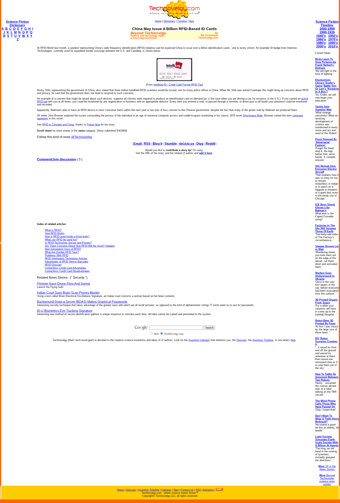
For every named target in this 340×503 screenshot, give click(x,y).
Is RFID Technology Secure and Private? (68, 242)
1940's (321, 36)
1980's (321, 43)
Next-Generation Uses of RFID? (63, 249)
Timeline (182, 21)
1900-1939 (327, 32)
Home (158, 21)
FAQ (198, 489)
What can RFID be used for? (61, 239)
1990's (333, 43)
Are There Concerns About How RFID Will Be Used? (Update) (80, 245)
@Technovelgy (81, 137)
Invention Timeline (262, 340)
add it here (205, 153)
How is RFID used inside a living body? (67, 236)
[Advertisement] (17, 103)
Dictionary (169, 21)
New (191, 21)
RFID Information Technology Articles (66, 258)
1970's (333, 39)
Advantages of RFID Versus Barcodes (66, 261)
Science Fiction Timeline (327, 23)
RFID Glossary (53, 264)
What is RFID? (53, 230)
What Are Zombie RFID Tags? (62, 252)
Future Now (93, 124)
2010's (333, 46)
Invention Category (199, 340)
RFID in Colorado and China (58, 124)
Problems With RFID (56, 255)
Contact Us (187, 489)
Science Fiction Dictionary (17, 23)
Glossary (242, 340)
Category (166, 489)
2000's (321, 46)
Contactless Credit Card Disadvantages (67, 271)
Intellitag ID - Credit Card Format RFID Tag (177, 84)
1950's (333, 36)
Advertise (208, 489)
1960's (321, 39)
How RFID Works (55, 233)
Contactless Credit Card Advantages (65, 267)
